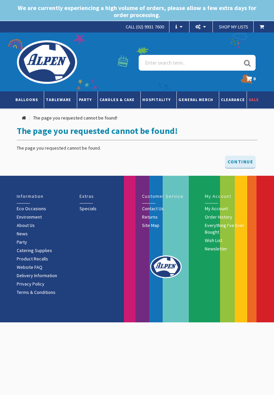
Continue (240, 162)
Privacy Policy (30, 284)
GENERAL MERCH (196, 99)
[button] (252, 80)
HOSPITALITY (157, 99)
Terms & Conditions (36, 292)
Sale (254, 99)
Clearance (233, 99)
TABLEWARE (59, 99)
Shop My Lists (233, 27)
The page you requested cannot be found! (75, 118)
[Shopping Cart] (262, 26)
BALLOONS (27, 99)
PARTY (86, 99)
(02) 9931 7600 (145, 27)
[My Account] (201, 26)
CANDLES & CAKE (118, 99)
